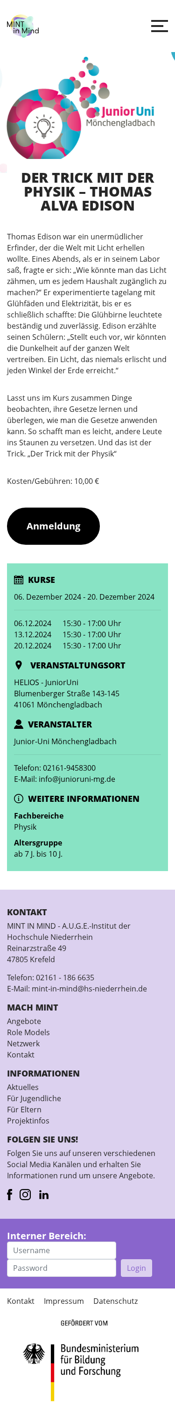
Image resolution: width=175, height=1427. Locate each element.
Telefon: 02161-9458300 (55, 768)
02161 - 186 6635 (65, 977)
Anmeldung (53, 526)
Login (136, 1268)
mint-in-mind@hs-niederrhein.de (89, 989)
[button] (159, 26)
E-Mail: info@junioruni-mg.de (64, 779)
